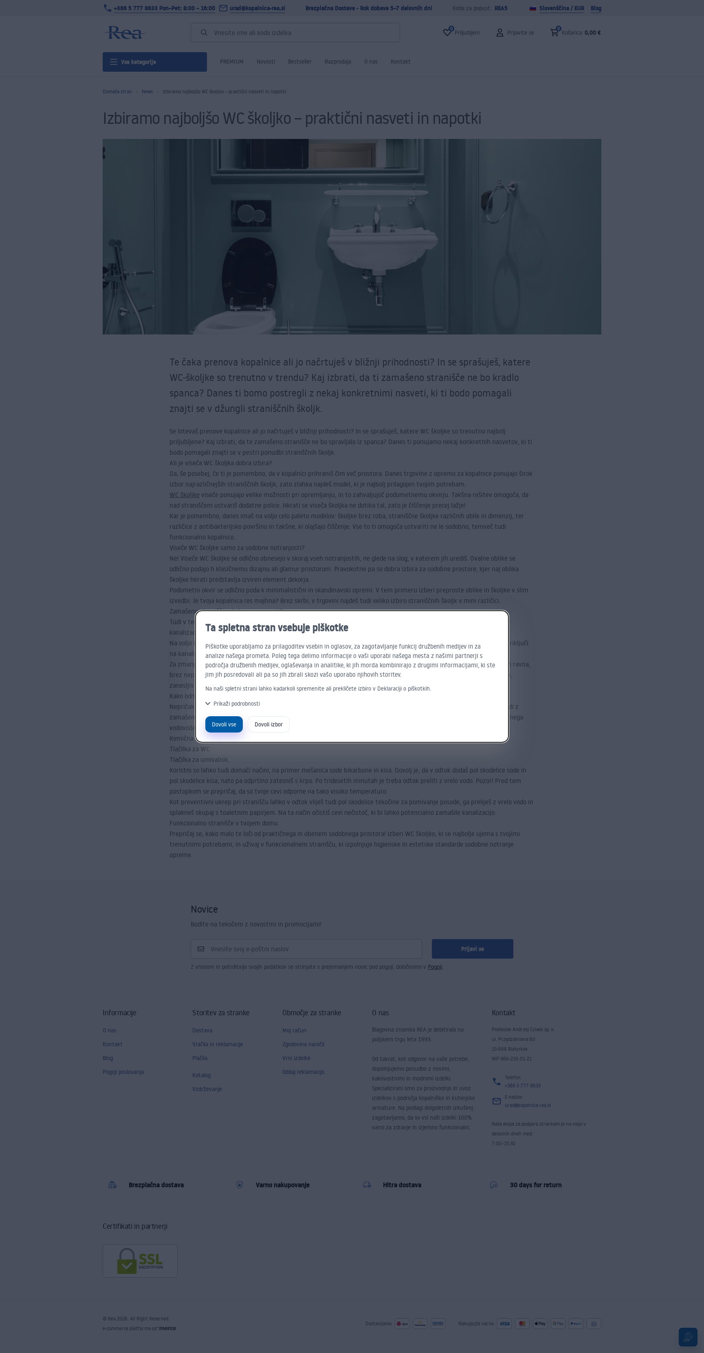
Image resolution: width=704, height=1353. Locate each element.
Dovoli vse (224, 724)
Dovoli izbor (269, 724)
